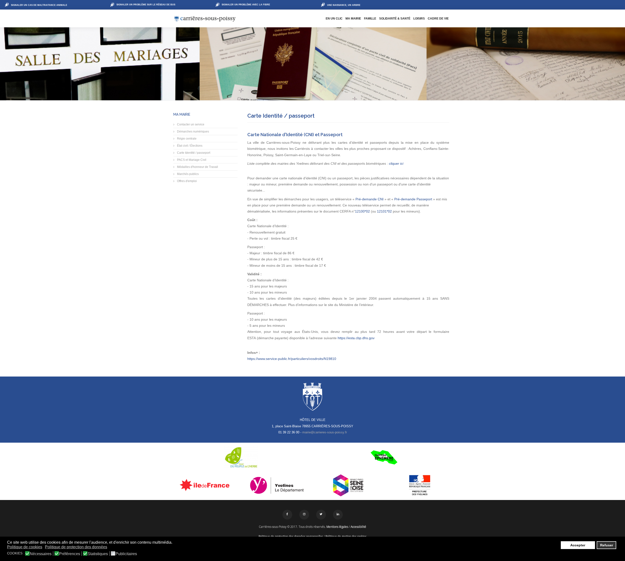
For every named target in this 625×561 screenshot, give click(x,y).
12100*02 (362, 211)
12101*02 (384, 211)
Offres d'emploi (186, 181)
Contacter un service (190, 124)
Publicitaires (126, 554)
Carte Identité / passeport (193, 152)
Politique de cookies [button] (24, 547)
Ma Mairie (353, 18)
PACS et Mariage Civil (191, 160)
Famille (370, 18)
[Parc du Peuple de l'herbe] (241, 457)
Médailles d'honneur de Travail (197, 167)
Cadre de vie (438, 18)
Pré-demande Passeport (413, 199)
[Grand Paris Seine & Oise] (348, 485)
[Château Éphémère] (384, 457)
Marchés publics (187, 174)
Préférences (69, 554)
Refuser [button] (606, 545)
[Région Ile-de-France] (205, 485)
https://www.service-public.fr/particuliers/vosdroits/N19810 (291, 359)
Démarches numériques (192, 131)
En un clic (334, 18)
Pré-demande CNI (370, 199)
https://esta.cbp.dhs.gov (356, 338)
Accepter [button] (577, 545)
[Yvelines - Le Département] (277, 485)
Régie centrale (186, 138)
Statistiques (98, 554)
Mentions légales (337, 527)
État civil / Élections (189, 145)
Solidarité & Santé (394, 18)
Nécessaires (41, 554)
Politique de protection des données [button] (76, 547)
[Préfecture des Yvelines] (420, 485)
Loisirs (419, 18)
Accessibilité (358, 527)
